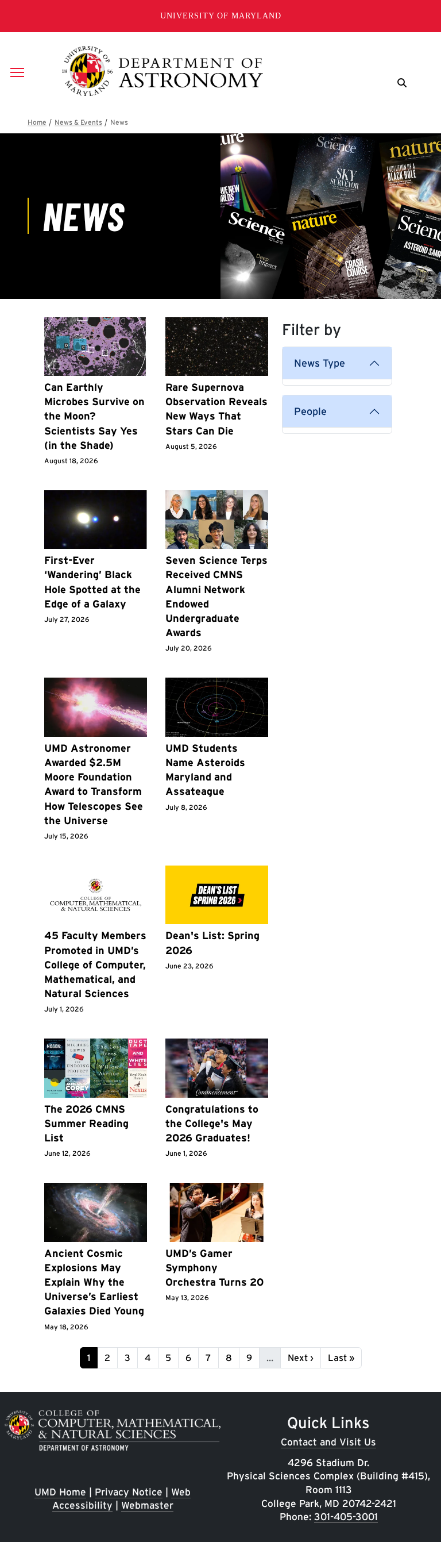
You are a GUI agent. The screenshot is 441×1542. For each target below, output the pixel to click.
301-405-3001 (346, 1516)
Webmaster (147, 1505)
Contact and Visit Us (328, 1442)
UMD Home (60, 1492)
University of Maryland (220, 15)
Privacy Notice (129, 1492)
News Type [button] (319, 363)
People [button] (310, 411)
